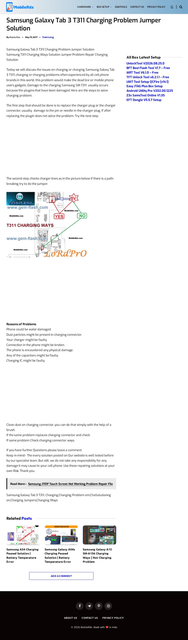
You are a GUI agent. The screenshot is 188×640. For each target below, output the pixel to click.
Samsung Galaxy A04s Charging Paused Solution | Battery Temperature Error (60, 555)
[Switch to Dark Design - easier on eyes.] (172, 7)
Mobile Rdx (14, 37)
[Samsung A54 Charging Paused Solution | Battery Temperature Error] (23, 534)
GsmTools (121, 6)
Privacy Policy (156, 6)
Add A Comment (61, 575)
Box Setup (103, 6)
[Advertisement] (61, 148)
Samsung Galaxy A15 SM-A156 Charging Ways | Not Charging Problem (97, 555)
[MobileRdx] (20, 7)
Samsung (48, 37)
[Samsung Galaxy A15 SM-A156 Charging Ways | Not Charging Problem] (99, 534)
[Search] (180, 7)
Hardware (84, 6)
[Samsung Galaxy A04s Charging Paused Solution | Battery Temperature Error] (61, 534)
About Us (70, 617)
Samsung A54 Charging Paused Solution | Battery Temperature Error (22, 555)
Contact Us (137, 6)
